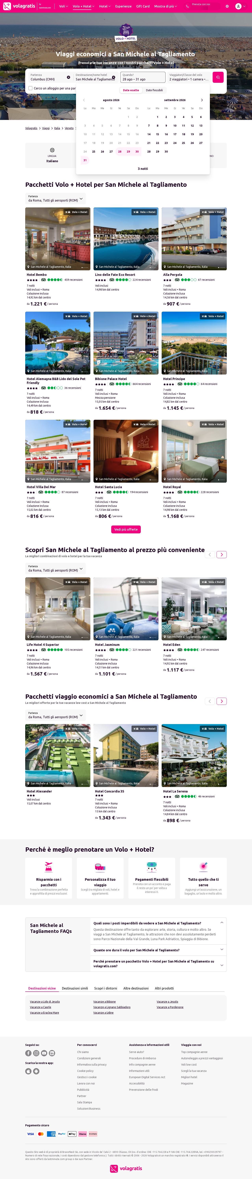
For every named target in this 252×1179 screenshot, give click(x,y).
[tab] (42, 988)
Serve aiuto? (136, 1052)
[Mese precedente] (84, 100)
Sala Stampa (84, 1102)
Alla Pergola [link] (172, 274)
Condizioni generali (89, 1058)
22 (128, 142)
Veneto (69, 128)
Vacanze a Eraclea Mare (44, 1012)
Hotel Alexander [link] (39, 791)
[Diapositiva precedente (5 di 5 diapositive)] (30, 239)
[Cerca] (218, 77)
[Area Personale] (241, 6)
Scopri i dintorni (105, 988)
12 (102, 134)
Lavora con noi (86, 1083)
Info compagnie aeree (142, 1064)
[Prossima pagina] (222, 554)
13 (111, 134)
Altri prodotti (164, 988)
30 (137, 151)
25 (93, 151)
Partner (81, 1096)
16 (137, 134)
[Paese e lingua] (227, 6)
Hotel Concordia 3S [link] (109, 791)
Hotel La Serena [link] (175, 791)
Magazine (187, 1083)
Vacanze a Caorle (40, 1007)
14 (119, 134)
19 (102, 142)
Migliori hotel (189, 1077)
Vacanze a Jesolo (167, 1001)
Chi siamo (83, 1052)
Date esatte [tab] (131, 90)
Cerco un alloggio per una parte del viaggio (64, 88)
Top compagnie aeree (194, 1052)
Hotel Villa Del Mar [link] (41, 487)
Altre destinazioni (136, 988)
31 (85, 160)
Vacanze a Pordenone (170, 1007)
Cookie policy (85, 1070)
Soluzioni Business (88, 1108)
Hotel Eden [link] (171, 644)
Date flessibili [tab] (154, 90)
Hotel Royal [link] (172, 487)
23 (137, 142)
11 (93, 134)
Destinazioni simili (75, 988)
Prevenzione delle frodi (143, 1089)
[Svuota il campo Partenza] (68, 77)
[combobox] (51, 78)
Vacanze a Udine (103, 1012)
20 (111, 142)
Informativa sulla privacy (92, 1064)
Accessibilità (137, 1083)
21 (119, 142)
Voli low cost (189, 1064)
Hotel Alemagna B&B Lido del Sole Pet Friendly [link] (56, 381)
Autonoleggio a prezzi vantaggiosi (202, 1058)
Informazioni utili (139, 1070)
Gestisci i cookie (87, 1077)
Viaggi (46, 128)
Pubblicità (83, 1089)
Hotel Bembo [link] (37, 274)
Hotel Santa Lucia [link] (108, 487)
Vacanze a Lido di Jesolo (45, 1001)
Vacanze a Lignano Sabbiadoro (112, 1007)
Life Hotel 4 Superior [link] (43, 644)
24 (85, 151)
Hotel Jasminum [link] (107, 644)
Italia (57, 128)
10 (85, 134)
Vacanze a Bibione (104, 1001)
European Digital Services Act (147, 1077)
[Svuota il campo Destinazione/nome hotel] (113, 77)
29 (128, 151)
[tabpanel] (126, 1008)
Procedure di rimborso (142, 1058)
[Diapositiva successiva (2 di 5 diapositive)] (86, 239)
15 (128, 134)
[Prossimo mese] (202, 100)
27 (111, 151)
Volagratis (31, 128)
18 (93, 142)
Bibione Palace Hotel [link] (111, 379)
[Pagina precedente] (210, 554)
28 (119, 151)
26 (102, 151)
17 (85, 142)
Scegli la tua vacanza (194, 1070)
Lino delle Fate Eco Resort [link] (115, 274)
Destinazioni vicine (42, 988)
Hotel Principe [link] (174, 379)
